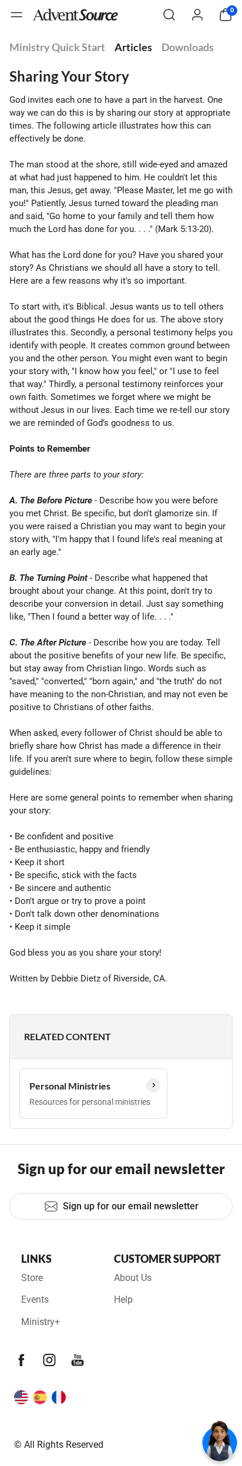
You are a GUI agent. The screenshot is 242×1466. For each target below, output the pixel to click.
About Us (133, 1277)
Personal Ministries (69, 1085)
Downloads (188, 47)
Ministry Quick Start (57, 47)
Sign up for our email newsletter (131, 1206)
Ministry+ (40, 1321)
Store (32, 1277)
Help (123, 1299)
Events (35, 1299)
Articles (133, 47)
